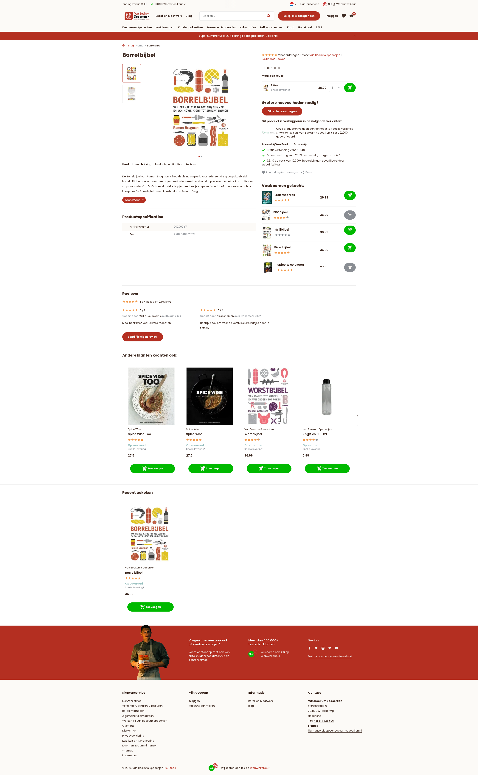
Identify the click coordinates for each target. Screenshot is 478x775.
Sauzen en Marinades (221, 27)
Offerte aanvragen (282, 111)
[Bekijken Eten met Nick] (267, 197)
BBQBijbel (280, 212)
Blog (189, 16)
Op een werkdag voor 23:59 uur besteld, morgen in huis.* (303, 155)
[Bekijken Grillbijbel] (267, 232)
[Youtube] (336, 648)
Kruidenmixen (165, 27)
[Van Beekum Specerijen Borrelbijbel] (149, 534)
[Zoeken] (268, 16)
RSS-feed (170, 768)
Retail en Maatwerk (169, 16)
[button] (199, 156)
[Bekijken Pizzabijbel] (266, 250)
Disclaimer (129, 730)
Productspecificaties (168, 164)
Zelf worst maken (271, 27)
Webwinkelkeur (346, 4)
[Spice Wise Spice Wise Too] (151, 396)
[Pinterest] (329, 648)
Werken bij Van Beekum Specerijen (144, 721)
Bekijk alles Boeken (273, 59)
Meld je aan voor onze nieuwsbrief (330, 656)
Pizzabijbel (282, 247)
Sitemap (127, 750)
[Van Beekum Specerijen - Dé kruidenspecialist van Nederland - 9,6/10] (137, 15)
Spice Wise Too (139, 434)
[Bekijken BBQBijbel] (266, 215)
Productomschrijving (136, 164)
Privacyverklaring (133, 736)
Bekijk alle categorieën (299, 16)
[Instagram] (323, 648)
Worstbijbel (253, 434)
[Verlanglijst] (344, 16)
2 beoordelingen (288, 55)
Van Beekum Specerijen (324, 55)
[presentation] (357, 425)
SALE (319, 27)
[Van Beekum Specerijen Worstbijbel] (267, 396)
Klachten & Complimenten (139, 745)
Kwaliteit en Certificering (138, 741)
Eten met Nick (284, 195)
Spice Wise (134, 429)
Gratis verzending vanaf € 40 (285, 150)
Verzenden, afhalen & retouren (142, 706)
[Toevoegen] (350, 195)
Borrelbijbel (133, 573)
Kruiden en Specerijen (137, 27)
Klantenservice (309, 4)
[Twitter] (316, 648)
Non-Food (305, 27)
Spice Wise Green (290, 264)
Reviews (191, 164)
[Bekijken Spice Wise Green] (268, 267)
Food (290, 27)
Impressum (129, 755)
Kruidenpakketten (190, 27)
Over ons (128, 726)
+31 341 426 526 (324, 721)
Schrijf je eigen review (142, 337)
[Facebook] (309, 648)
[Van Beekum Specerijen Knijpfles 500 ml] (326, 396)
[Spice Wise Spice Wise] (209, 396)
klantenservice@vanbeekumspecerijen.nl (335, 730)
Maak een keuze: (273, 76)
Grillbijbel (282, 229)
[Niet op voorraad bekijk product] (350, 215)
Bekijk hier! (272, 36)
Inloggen (194, 701)
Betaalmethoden (133, 711)
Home (139, 45)
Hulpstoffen (248, 27)
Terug (130, 45)
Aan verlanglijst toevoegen (282, 172)
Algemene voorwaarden (138, 716)
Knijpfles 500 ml (315, 434)
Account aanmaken (202, 706)
